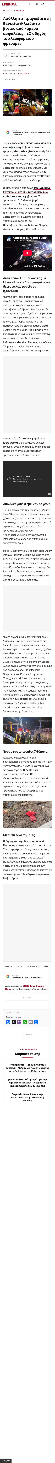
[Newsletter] (36, 4)
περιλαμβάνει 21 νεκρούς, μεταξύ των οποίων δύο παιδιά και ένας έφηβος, (27, 192)
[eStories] (42, 4)
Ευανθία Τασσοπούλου (21, 56)
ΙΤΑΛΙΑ (19, 966)
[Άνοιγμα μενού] (50, 4)
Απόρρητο (6, 1461)
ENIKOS (9, 4)
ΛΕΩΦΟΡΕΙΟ (32, 966)
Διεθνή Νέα (18, 11)
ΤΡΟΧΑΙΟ (45, 966)
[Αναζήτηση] (30, 4)
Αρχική (6, 11)
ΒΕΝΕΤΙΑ (8, 966)
